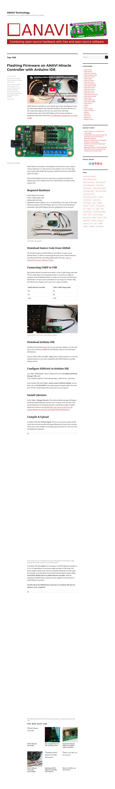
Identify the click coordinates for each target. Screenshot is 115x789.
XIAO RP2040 (99, 226)
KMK (102, 208)
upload (20, 93)
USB (8, 95)
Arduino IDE (46, 347)
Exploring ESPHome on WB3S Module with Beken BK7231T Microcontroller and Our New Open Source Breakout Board (95, 149)
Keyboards (87, 114)
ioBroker (86, 112)
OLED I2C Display (98, 214)
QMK (105, 217)
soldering (86, 223)
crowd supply (87, 203)
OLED (89, 214)
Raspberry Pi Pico (88, 119)
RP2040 (94, 220)
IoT (93, 208)
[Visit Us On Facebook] (92, 163)
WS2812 (16, 95)
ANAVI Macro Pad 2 (89, 91)
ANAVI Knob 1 (100, 185)
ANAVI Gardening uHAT (90, 75)
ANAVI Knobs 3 (87, 188)
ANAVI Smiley (88, 98)
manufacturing (87, 211)
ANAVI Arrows (88, 70)
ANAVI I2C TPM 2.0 (89, 80)
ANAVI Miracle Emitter (90, 96)
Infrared (89, 208)
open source (86, 217)
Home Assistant (88, 108)
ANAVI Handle (88, 78)
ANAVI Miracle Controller (13, 78)
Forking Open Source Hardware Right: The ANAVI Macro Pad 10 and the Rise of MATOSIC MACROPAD (95, 136)
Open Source (10, 82)
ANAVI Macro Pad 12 (89, 89)
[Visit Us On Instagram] (95, 163)
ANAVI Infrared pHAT (90, 84)
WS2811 (12, 95)
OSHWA (94, 217)
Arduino (9, 80)
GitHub (18, 91)
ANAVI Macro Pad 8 (89, 93)
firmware (9, 91)
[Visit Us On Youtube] (98, 163)
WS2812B (9, 96)
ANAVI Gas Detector (89, 77)
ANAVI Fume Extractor (90, 73)
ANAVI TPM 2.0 (88, 103)
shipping (100, 220)
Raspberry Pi (87, 117)
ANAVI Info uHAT (89, 82)
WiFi (95, 223)
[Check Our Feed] (101, 163)
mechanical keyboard (99, 211)
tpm (91, 223)
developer (10, 89)
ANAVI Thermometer (89, 101)
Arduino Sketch (11, 88)
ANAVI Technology (18, 12)
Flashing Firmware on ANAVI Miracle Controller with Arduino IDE (39, 67)
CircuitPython (87, 200)
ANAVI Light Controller (90, 85)
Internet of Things (17, 80)
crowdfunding (96, 200)
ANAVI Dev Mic (88, 71)
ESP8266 (15, 89)
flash (13, 91)
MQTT (84, 214)
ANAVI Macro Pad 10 (89, 87)
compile (18, 88)
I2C (84, 208)
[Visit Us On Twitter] (89, 163)
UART (8, 93)
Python (100, 217)
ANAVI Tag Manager (89, 100)
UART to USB (13, 93)
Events (86, 107)
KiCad (97, 208)
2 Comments (10, 99)
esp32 (93, 203)
